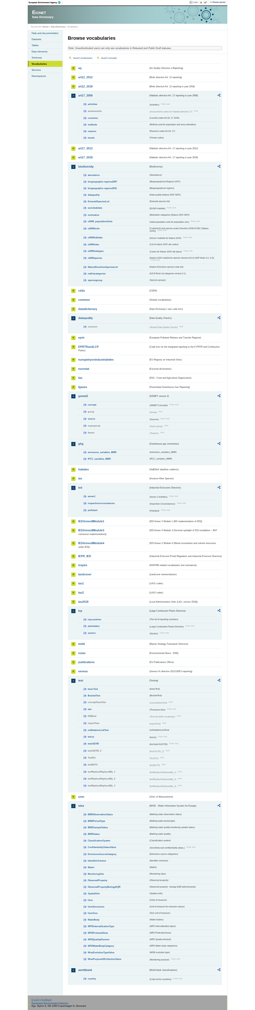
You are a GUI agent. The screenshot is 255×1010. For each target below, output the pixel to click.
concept (92, 404)
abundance (94, 175)
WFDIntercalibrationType (101, 926)
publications (86, 662)
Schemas (37, 57)
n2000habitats (95, 237)
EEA (46, 2)
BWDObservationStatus (100, 814)
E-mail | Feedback (42, 999)
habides (83, 469)
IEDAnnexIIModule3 (91, 530)
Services (36, 70)
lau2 (81, 592)
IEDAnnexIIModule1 (91, 521)
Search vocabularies (82, 58)
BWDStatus (94, 834)
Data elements (40, 51)
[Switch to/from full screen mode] (206, 2)
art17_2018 (85, 157)
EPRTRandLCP (88, 346)
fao (80, 377)
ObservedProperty (97, 880)
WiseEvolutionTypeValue (101, 952)
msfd (81, 643)
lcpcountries (94, 619)
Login (195, 2)
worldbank (85, 970)
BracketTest (94, 695)
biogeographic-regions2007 (102, 181)
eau (90, 709)
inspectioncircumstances (101, 503)
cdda (81, 290)
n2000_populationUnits (100, 221)
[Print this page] (202, 2)
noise (82, 653)
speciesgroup (95, 280)
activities (92, 104)
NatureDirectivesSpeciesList (103, 267)
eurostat (83, 368)
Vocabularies (39, 63)
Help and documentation (45, 33)
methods (92, 124)
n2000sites (93, 244)
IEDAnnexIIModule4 (91, 543)
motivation (93, 215)
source (91, 418)
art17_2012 (85, 148)
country (92, 978)
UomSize (92, 913)
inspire (82, 565)
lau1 (81, 583)
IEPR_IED (84, 556)
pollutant (92, 510)
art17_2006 (85, 95)
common (84, 299)
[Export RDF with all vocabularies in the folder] (219, 96)
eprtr (81, 337)
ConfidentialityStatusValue (102, 847)
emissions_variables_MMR (102, 452)
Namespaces (39, 76)
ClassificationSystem (99, 840)
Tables (35, 45)
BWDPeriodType (96, 821)
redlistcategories (97, 273)
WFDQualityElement (98, 939)
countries (93, 118)
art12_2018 (85, 86)
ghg (80, 443)
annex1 (91, 496)
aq (80, 68)
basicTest (93, 689)
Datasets (36, 39)
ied (80, 487)
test (80, 680)
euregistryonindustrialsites (96, 359)
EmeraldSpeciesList (98, 201)
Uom (90, 900)
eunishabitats (95, 208)
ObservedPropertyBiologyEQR (104, 887)
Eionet (45, 27)
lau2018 (83, 601)
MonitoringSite (96, 874)
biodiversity (86, 166)
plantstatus (94, 626)
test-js (91, 736)
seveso (83, 671)
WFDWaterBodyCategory (101, 946)
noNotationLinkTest (98, 730)
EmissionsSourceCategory (102, 854)
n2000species (95, 258)
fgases (82, 387)
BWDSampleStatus (98, 827)
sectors (92, 633)
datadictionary (87, 309)
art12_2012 (85, 77)
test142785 (93, 743)
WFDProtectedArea (98, 933)
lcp (80, 610)
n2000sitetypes (96, 251)
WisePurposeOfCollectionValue (104, 959)
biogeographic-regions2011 (102, 188)
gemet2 (83, 396)
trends (91, 138)
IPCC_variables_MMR (99, 459)
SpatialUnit (94, 893)
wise (81, 805)
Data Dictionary (58, 27)
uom (81, 796)
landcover (84, 574)
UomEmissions (96, 906)
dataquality (94, 195)
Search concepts (109, 58)
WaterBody (93, 919)
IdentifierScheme (97, 860)
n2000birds (94, 228)
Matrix (91, 867)
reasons (92, 131)
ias (80, 478)
